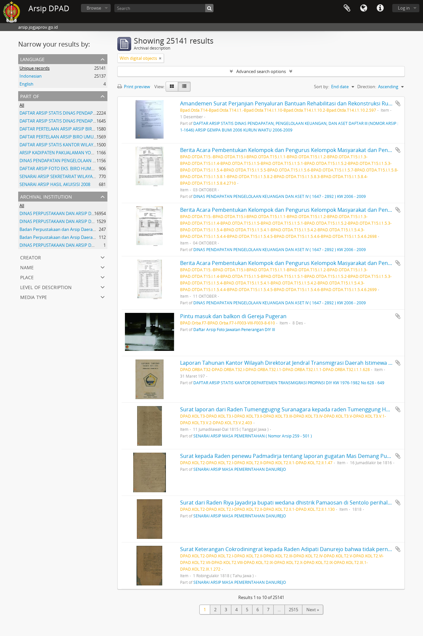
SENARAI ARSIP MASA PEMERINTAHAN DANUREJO (239, 469)
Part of (29, 95)
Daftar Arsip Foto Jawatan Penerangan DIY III (234, 329)
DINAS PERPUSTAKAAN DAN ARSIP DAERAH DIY (65, 213)
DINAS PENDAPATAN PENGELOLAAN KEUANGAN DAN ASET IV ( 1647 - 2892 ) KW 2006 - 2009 (279, 196)
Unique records (34, 68)
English (26, 84)
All (21, 105)
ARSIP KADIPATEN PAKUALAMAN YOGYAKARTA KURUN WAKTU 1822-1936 (91, 153)
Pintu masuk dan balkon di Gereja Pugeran (233, 316)
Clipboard (347, 8)
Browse (94, 8)
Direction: (366, 87)
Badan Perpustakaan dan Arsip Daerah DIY (61, 237)
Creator (30, 256)
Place (27, 276)
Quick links (380, 8)
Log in (404, 8)
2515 (293, 610)
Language (363, 8)
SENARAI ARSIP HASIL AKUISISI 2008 (54, 184)
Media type (33, 296)
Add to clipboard (398, 103)
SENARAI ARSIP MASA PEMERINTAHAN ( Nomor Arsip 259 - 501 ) (252, 435)
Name (27, 266)
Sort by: (321, 87)
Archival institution (46, 196)
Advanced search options (261, 71)
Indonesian (30, 76)
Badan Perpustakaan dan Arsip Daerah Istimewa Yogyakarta (78, 229)
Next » (312, 610)
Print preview (136, 87)
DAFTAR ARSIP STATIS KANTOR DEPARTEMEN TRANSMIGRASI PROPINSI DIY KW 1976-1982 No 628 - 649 (288, 382)
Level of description (46, 286)
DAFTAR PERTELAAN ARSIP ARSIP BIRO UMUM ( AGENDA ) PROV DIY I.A (88, 129)
